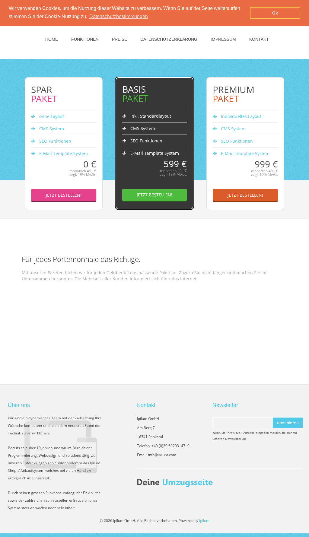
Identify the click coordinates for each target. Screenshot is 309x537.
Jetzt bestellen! (63, 195)
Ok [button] (275, 13)
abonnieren (288, 422)
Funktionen (85, 39)
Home (51, 39)
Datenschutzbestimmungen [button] (118, 16)
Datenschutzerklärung (168, 39)
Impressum (223, 39)
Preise (119, 39)
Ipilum (204, 520)
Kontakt (259, 39)
